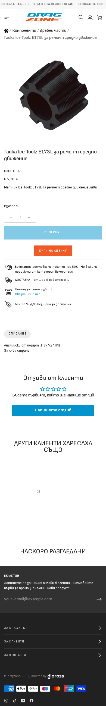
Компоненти (24, 30)
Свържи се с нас (27, 294)
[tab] (17, 334)
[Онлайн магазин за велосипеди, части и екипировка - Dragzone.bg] (6, 31)
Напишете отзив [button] (53, 410)
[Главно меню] (7, 17)
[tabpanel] (53, 349)
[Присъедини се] (99, 599)
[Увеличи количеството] (29, 217)
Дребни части (53, 30)
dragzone (14, 676)
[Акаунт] (90, 17)
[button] (80, 17)
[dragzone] (43, 17)
